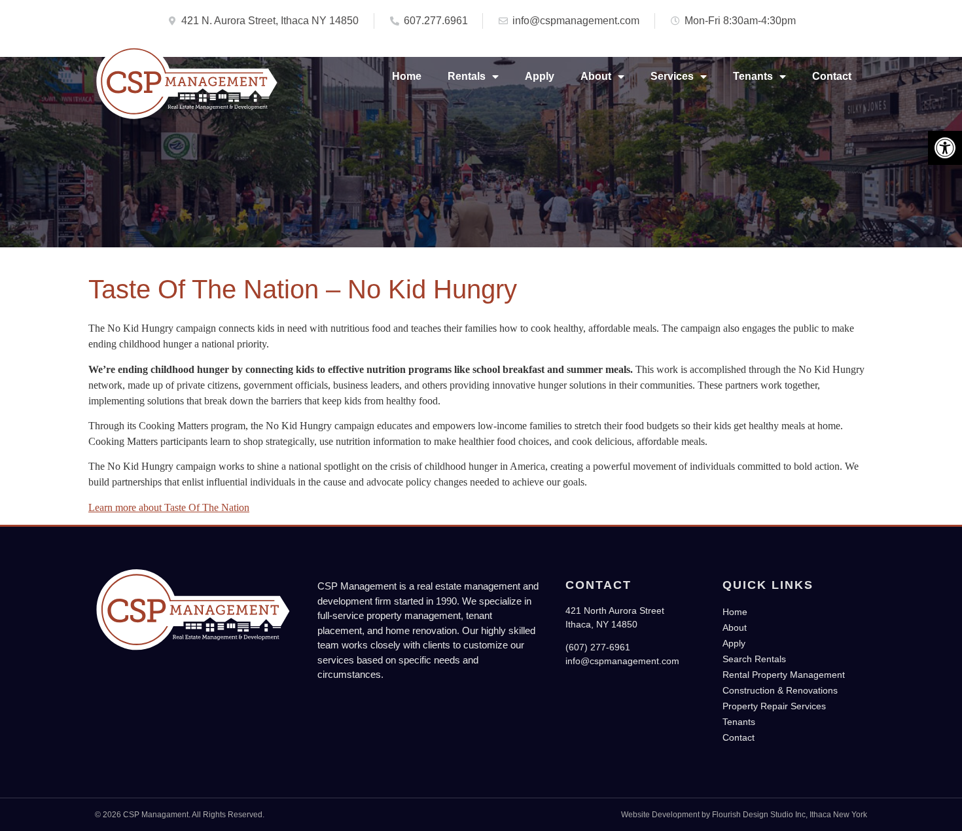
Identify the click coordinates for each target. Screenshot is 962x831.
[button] (945, 148)
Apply (539, 76)
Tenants (753, 76)
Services (672, 76)
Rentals (467, 76)
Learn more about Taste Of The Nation (168, 507)
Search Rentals (754, 659)
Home (406, 76)
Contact (831, 76)
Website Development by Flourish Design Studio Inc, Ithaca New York (744, 814)
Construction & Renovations (780, 690)
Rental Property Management (783, 674)
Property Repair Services (774, 706)
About (595, 76)
